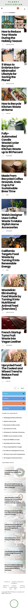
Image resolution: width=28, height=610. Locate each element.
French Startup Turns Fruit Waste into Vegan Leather (11, 337)
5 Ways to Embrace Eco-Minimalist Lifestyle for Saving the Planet (10, 72)
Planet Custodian (14, 3)
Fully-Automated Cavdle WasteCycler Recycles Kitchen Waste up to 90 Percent (12, 142)
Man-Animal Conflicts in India (12, 425)
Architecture (8, 549)
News (7, 270)
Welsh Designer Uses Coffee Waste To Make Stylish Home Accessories (11, 221)
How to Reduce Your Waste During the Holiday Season (11, 36)
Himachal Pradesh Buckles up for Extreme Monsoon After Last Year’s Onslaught (14, 485)
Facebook (5, 398)
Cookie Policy (13, 587)
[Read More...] (3, 44)
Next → (23, 388)
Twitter (5, 393)
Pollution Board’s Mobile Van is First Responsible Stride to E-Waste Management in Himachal (14, 527)
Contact (14, 585)
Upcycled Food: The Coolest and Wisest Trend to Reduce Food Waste (12, 371)
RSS (4, 403)
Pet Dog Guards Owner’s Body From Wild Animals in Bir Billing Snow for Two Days (14, 512)
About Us (6, 585)
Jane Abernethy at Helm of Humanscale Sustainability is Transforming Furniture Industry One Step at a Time (13, 500)
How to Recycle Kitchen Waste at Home (11, 107)
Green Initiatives (10, 44)
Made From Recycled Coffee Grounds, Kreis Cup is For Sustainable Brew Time (12, 183)
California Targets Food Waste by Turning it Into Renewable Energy (10, 258)
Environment (9, 155)
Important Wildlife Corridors (12, 439)
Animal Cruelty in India (10, 421)
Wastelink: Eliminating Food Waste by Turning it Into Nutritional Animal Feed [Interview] (11, 299)
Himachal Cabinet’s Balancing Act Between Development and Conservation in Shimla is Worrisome (14, 567)
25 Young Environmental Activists (13, 458)
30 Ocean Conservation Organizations (14, 454)
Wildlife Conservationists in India (13, 436)
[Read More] (5, 476)
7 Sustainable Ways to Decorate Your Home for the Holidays (13, 472)
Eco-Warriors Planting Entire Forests (14, 450)
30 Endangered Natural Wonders (13, 417)
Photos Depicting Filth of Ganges (13, 447)
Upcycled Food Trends (10, 428)
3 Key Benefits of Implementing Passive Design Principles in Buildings (14, 553)
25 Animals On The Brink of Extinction (14, 432)
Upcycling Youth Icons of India (12, 443)
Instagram (6, 408)
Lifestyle (8, 113)
